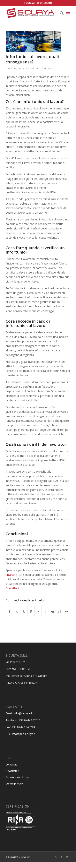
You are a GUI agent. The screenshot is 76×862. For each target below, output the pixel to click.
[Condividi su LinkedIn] (38, 611)
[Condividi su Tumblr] (45, 611)
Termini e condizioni (17, 777)
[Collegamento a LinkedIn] (67, 856)
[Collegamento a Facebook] (62, 856)
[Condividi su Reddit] (59, 611)
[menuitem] (60, 13)
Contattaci (12, 764)
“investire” (12, 575)
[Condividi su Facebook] (9, 611)
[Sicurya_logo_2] (31, 13)
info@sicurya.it (23, 713)
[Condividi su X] (16, 611)
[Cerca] (60, 13)
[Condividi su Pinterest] (30, 611)
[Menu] (68, 13)
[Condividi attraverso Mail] (66, 611)
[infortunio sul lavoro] (33, 41)
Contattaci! (12, 588)
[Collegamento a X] (56, 856)
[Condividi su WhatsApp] (23, 611)
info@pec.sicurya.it (23, 734)
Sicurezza (32, 68)
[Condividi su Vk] (52, 611)
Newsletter (12, 771)
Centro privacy (14, 783)
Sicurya (48, 68)
